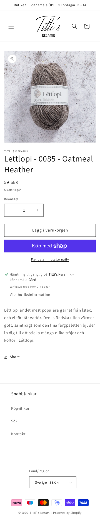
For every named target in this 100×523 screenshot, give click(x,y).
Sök (14, 420)
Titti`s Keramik (41, 513)
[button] (11, 26)
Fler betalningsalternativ (50, 259)
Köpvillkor (20, 408)
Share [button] (15, 356)
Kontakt (18, 433)
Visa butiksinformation (30, 294)
